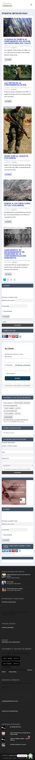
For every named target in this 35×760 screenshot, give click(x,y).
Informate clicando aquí (9, 602)
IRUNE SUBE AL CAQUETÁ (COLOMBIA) (16, 157)
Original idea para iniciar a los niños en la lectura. (18, 575)
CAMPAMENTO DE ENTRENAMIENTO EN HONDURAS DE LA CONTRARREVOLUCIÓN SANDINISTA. (15, 254)
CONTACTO (21, 758)
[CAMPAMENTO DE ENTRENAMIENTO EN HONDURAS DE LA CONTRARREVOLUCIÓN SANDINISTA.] (17, 237)
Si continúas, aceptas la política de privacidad (17, 469)
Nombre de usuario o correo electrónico (14, 355)
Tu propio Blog (6, 758)
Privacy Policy (20, 421)
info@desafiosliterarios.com (10, 701)
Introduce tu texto (8, 433)
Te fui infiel (10, 582)
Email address (8, 403)
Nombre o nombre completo (9, 446)
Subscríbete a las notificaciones (11, 642)
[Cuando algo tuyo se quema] (4, 590)
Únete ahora (8, 385)
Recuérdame (7, 311)
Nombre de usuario (8, 300)
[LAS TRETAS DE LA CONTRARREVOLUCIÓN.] (17, 72)
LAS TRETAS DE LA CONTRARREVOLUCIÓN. (15, 84)
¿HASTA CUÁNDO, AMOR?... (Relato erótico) (20, 739)
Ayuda (14, 758)
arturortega (13, 46)
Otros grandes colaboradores (14, 583)
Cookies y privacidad (7, 627)
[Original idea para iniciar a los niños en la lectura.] (4, 576)
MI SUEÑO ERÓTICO (15, 727)
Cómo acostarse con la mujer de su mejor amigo (20, 733)
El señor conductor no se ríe (18, 744)
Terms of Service (8, 421)
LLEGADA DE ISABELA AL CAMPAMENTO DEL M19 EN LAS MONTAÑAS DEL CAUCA (17, 41)
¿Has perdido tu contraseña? (22, 385)
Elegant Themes (13, 755)
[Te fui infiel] (4, 583)
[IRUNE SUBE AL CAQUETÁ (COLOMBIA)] (17, 130)
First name (10, 405)
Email (3, 452)
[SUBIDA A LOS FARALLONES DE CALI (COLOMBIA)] (17, 190)
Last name (10, 411)
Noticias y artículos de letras (13, 577)
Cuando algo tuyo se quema (15, 588)
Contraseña (5, 306)
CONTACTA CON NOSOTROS (10, 711)
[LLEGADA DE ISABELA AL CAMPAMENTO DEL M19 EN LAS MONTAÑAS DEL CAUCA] (17, 27)
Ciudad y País (5, 458)
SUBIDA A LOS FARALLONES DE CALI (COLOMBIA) (17, 204)
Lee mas (8, 60)
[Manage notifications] (29, 736)
